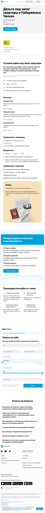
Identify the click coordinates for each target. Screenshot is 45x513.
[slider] (2, 362)
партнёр (12, 476)
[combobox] (22, 345)
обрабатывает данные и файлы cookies (17, 506)
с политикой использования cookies (14, 510)
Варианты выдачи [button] (4, 499)
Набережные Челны (20, 1)
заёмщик (2, 476)
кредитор (16, 476)
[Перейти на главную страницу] (4, 2)
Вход (38, 1)
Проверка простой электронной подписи (32, 467)
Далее (33, 386)
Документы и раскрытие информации (31, 463)
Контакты (24, 458)
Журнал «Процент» (27, 465)
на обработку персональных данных (9, 386)
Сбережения (4, 458)
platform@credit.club (5, 505)
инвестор (7, 476)
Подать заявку (11, 271)
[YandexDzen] (9, 451)
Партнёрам (3, 463)
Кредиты (3, 455)
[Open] (42, 380)
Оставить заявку (10, 29)
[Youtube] (6, 451)
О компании (25, 455)
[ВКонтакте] (1, 451)
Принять (40, 508)
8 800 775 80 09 (29, 1)
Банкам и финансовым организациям (10, 460)
